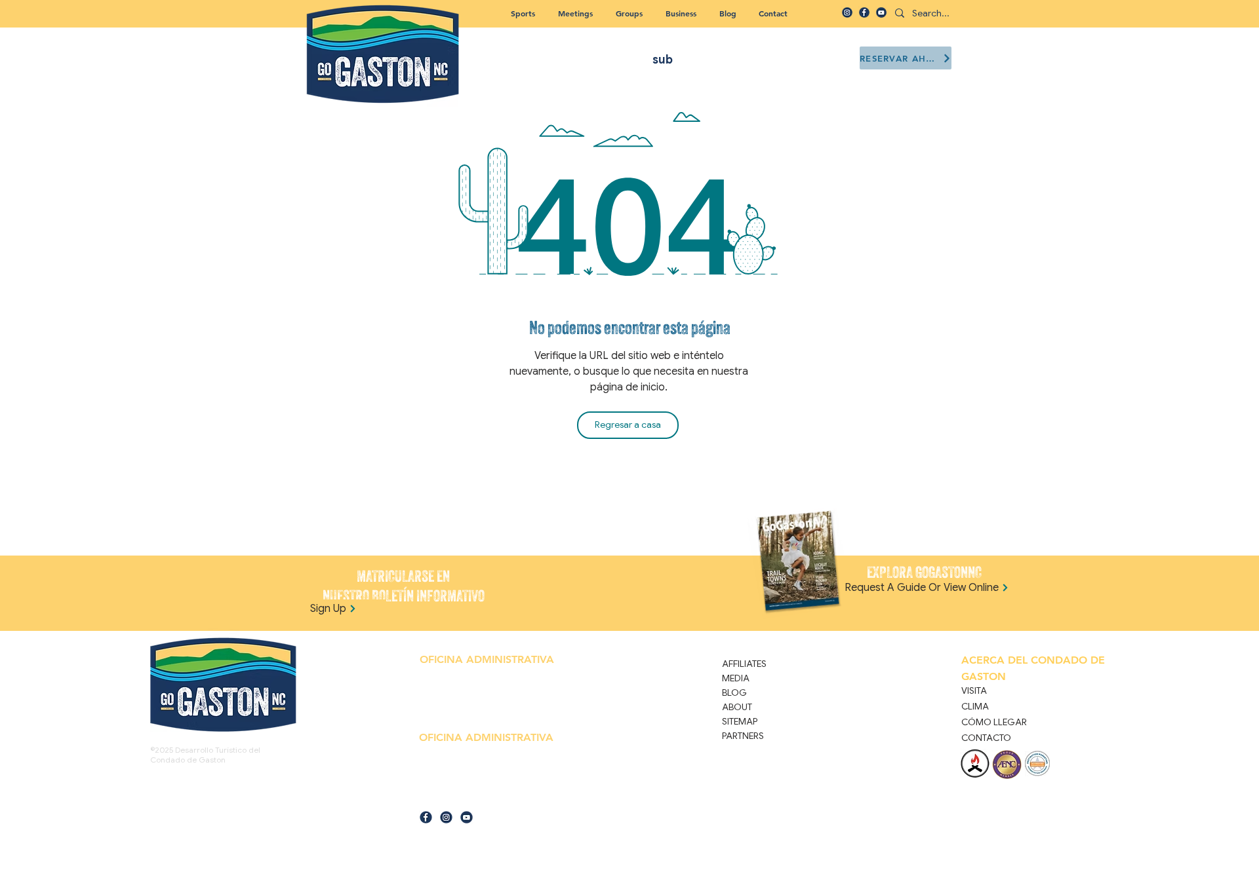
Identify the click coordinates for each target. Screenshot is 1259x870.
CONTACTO (986, 738)
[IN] (847, 12)
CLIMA (975, 706)
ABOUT (737, 707)
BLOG (734, 692)
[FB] (864, 12)
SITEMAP (739, 721)
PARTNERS (743, 736)
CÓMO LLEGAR (994, 722)
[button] (629, 13)
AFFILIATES (744, 664)
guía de (431, 800)
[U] (881, 12)
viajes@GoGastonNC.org (483, 800)
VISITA (974, 690)
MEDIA (735, 678)
